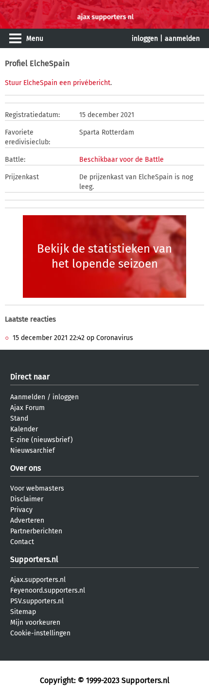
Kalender (24, 429)
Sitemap (23, 612)
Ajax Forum (27, 408)
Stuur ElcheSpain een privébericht (57, 83)
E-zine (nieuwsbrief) (41, 440)
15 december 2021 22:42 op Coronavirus (73, 338)
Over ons (25, 468)
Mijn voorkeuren (35, 622)
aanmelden (182, 38)
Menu (34, 38)
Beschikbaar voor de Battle (121, 159)
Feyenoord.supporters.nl (47, 590)
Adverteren (27, 520)
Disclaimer (26, 499)
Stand (19, 418)
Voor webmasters (37, 488)
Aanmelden (27, 397)
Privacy (21, 510)
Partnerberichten (36, 531)
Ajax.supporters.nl (38, 580)
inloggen (145, 38)
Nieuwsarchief (32, 450)
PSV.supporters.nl (37, 601)
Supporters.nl (34, 559)
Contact (22, 542)
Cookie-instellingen (40, 633)
